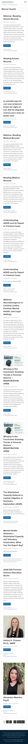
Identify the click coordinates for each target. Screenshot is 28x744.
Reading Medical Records (11, 179)
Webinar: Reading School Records (12, 17)
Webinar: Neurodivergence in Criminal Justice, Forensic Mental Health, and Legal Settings (13, 307)
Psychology (11, 653)
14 (15, 722)
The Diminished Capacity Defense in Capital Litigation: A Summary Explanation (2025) (13, 498)
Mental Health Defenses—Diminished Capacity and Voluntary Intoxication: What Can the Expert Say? (13, 538)
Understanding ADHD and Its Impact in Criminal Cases (13, 223)
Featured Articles (14, 521)
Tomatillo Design (19, 741)
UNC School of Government (16, 560)
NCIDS (12, 290)
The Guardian (12, 126)
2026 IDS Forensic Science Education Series (12, 572)
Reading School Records (11, 60)
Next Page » (21, 722)
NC (6, 655)
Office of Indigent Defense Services (17, 739)
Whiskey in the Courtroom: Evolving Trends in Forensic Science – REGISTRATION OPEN (13, 376)
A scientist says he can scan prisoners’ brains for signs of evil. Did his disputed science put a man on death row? (13, 108)
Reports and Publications (16, 559)
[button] (25, 2)
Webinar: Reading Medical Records (12, 136)
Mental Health (14, 50)
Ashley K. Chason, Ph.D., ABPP (12, 642)
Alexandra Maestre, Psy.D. (12, 699)
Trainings (9, 49)
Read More (7, 46)
